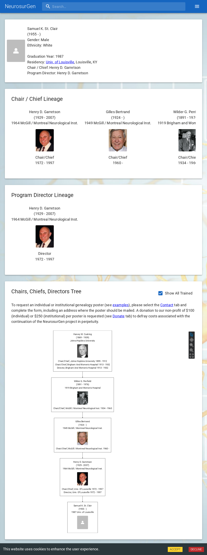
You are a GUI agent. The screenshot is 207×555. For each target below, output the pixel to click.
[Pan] (191, 339)
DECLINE (196, 549)
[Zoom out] (191, 350)
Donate (119, 316)
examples (121, 305)
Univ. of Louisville (60, 62)
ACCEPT (175, 549)
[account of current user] (197, 6)
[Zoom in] (191, 345)
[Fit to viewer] (191, 355)
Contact (166, 305)
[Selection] (191, 334)
